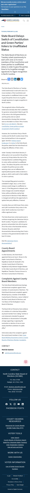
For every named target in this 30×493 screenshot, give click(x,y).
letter (13, 143)
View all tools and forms (15, 447)
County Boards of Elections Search (15, 440)
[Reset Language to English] (19, 15)
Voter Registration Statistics (15, 445)
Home (2, 26)
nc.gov (9, 475)
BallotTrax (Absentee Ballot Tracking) (15, 442)
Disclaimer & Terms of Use (15, 482)
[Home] (10, 19)
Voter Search (15, 438)
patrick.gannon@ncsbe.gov (13, 353)
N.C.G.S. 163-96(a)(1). (10, 124)
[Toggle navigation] (28, 21)
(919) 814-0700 (17, 389)
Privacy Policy (10, 485)
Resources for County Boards (15, 425)
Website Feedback (18, 475)
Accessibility (15, 478)
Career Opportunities (15, 457)
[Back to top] (25, 362)
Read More (5, 9)
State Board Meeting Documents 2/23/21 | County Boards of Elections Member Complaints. (15, 337)
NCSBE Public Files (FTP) (15, 428)
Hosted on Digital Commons (15, 489)
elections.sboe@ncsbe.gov (17, 387)
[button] (23, 21)
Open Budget (20, 485)
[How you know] (14, 15)
